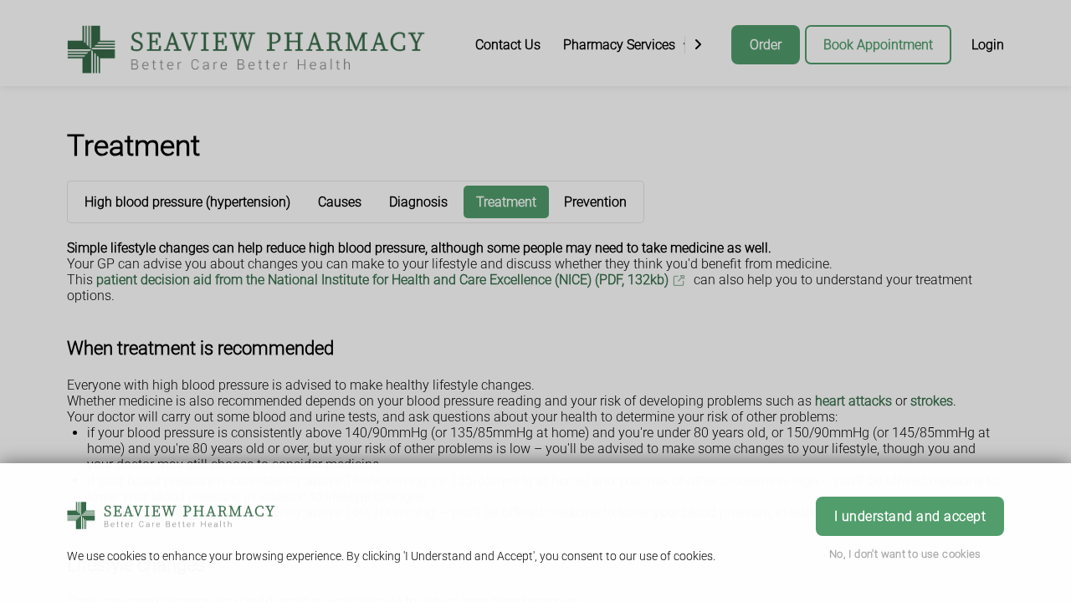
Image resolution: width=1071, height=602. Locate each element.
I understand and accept (910, 516)
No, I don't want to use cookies (905, 554)
